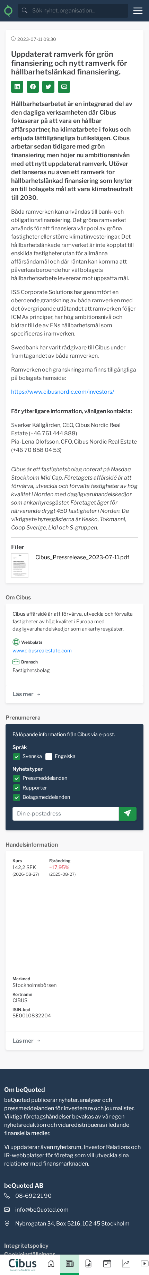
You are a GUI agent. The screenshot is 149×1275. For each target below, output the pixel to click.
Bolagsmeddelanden (46, 797)
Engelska (65, 756)
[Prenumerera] (128, 814)
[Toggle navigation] (138, 11)
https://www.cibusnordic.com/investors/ (62, 392)
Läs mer (23, 694)
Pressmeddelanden (45, 778)
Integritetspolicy (26, 1245)
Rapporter (35, 788)
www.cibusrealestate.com (42, 651)
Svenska (32, 756)
